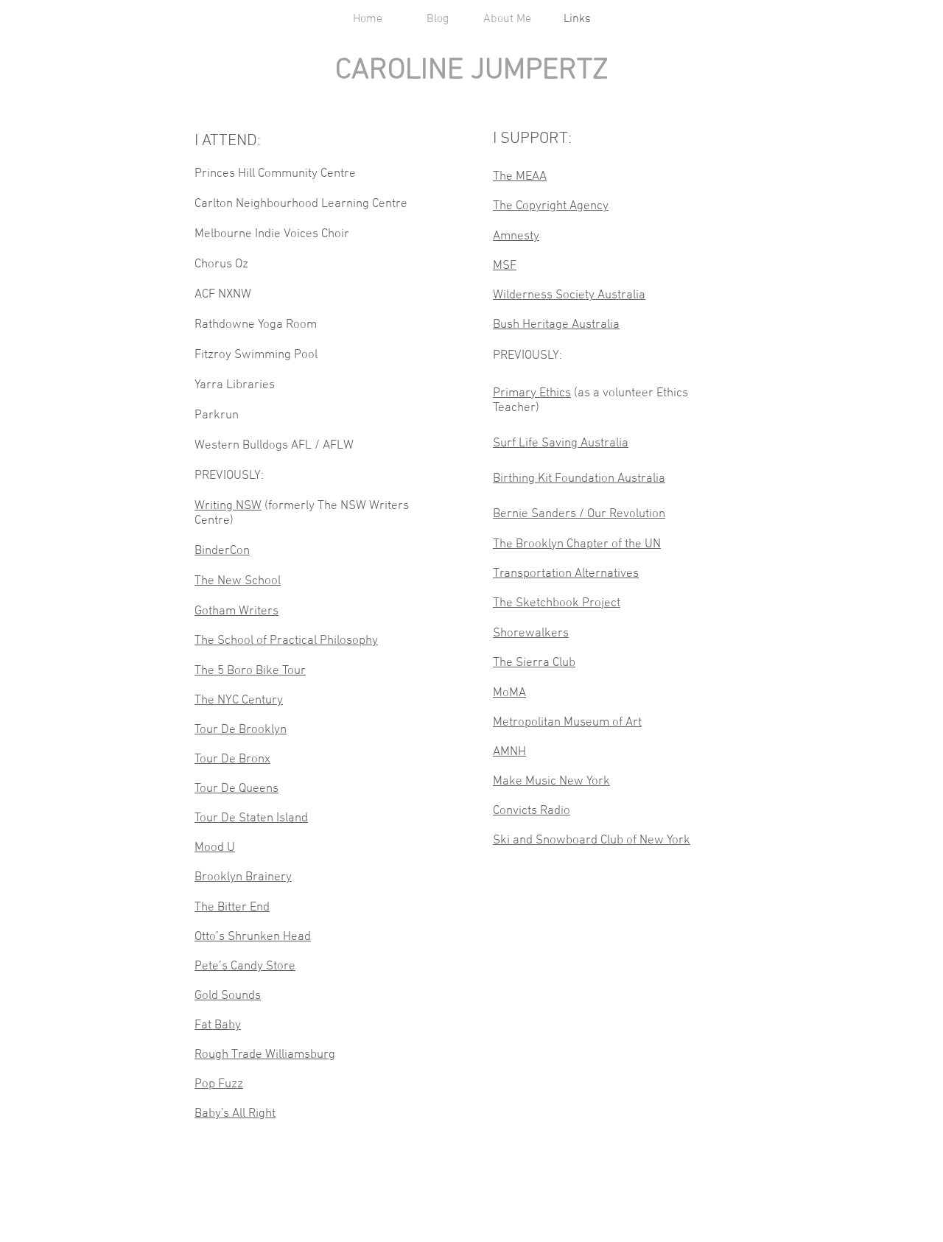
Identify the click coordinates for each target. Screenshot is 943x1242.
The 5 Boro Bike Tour (250, 671)
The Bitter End (232, 907)
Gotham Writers (236, 611)
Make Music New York (551, 781)
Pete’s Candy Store (244, 966)
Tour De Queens (236, 789)
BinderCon (222, 551)
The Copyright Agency (551, 206)
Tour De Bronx (232, 759)
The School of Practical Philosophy (286, 641)
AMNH (509, 752)
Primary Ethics (532, 393)
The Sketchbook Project (556, 603)
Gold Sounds (227, 996)
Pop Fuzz (218, 1084)
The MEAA (520, 176)
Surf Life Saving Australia (560, 443)
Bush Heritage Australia (556, 324)
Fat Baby (217, 1025)
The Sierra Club (534, 663)
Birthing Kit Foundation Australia (579, 478)
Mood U (214, 848)
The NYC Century (238, 700)
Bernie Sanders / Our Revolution (579, 514)
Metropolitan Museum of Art (567, 722)
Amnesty (516, 236)
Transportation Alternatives (566, 573)
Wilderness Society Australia (569, 295)
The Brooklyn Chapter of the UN (577, 544)
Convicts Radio (531, 811)
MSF (504, 266)
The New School (237, 581)
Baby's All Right (235, 1113)
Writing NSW (228, 506)
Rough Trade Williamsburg (264, 1055)
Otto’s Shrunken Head (252, 937)
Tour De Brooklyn (240, 730)
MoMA (509, 693)
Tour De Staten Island (251, 818)
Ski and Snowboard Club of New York (591, 840)
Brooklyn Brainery (243, 877)
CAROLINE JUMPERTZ (472, 70)
